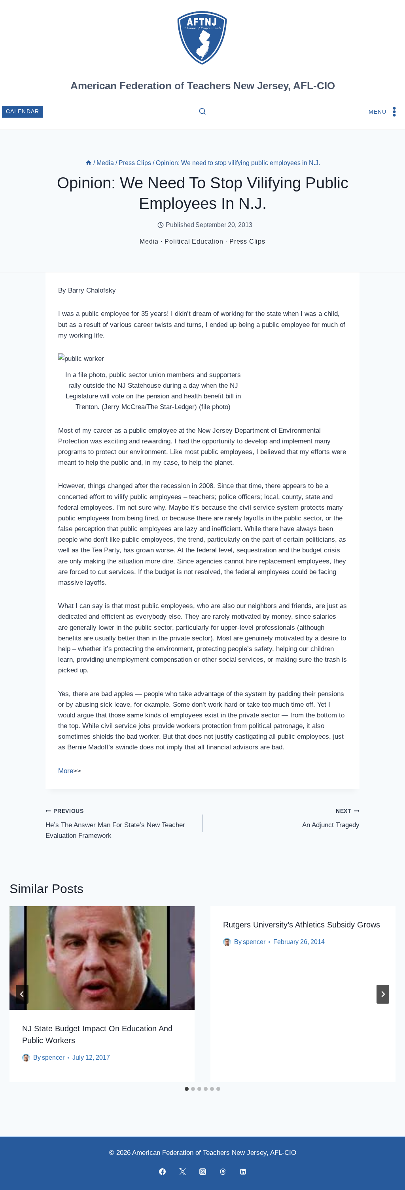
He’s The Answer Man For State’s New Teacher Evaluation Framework (115, 823)
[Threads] (222, 1171)
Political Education (194, 241)
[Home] (88, 163)
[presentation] (102, 958)
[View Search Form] (202, 112)
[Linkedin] (243, 1171)
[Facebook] (162, 1171)
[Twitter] (182, 1171)
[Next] (383, 994)
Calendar (23, 111)
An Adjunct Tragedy (331, 818)
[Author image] (26, 1058)
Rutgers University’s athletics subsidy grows (301, 924)
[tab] (187, 1089)
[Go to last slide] (22, 994)
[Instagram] (202, 1171)
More (65, 771)
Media (149, 241)
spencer (53, 1057)
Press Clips (247, 241)
